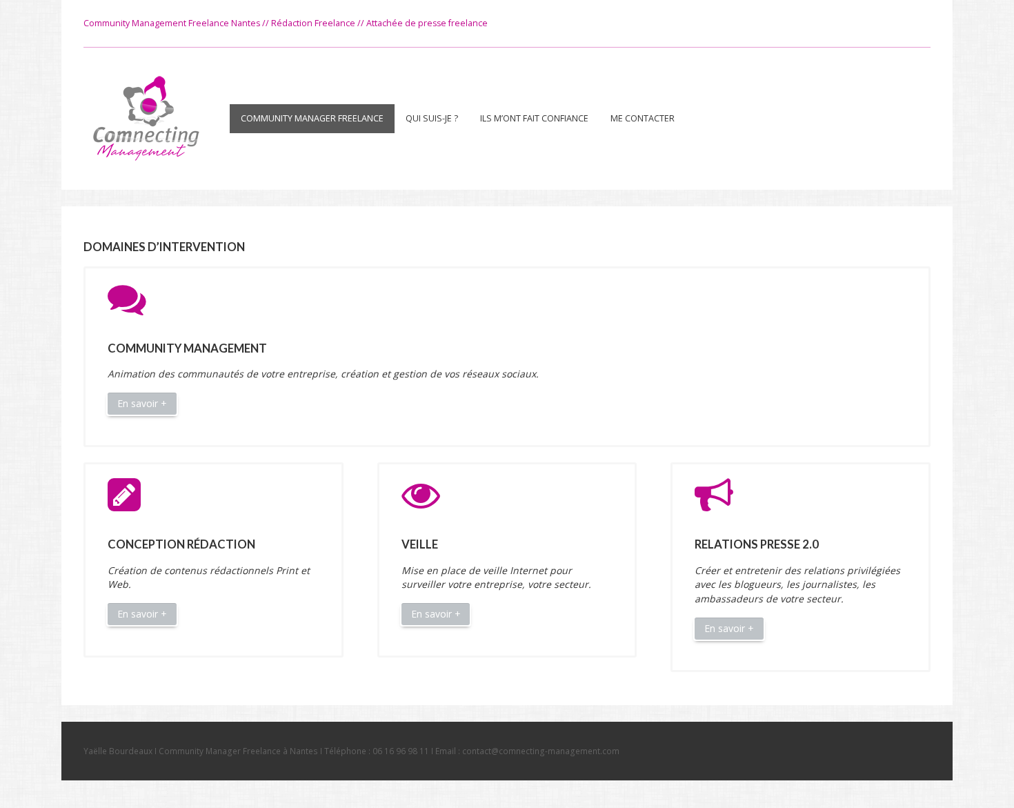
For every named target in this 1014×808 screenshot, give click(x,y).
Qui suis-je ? (432, 118)
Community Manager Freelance (312, 118)
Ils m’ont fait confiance (534, 118)
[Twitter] (919, 23)
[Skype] (894, 23)
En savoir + (142, 403)
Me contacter (642, 118)
